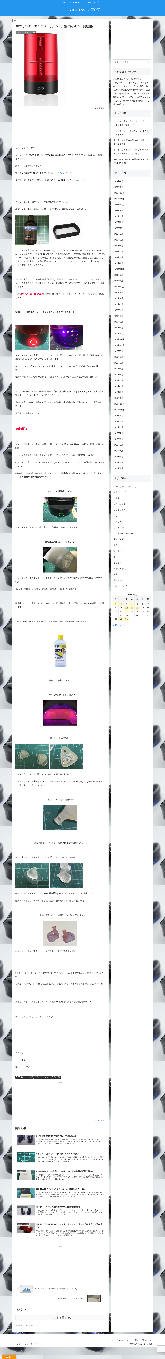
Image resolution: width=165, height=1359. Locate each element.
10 (126, 608)
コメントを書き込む (60, 1317)
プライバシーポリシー (123, 1340)
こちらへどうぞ (65, 173)
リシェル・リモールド (43, 1077)
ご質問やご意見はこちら (142, 1340)
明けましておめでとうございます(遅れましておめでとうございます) (130, 152)
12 (137, 608)
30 (121, 619)
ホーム (110, 1340)
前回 (17, 391)
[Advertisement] (60, 126)
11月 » (122, 625)
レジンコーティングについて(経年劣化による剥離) (130, 133)
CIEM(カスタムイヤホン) (25, 1077)
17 (126, 611)
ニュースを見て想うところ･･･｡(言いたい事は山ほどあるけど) (130, 123)
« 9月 (115, 625)
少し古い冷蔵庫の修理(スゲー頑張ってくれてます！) (130, 142)
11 (132, 608)
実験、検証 (57, 1077)
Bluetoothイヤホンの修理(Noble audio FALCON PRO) (130, 161)
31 (126, 619)
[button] (148, 62)
